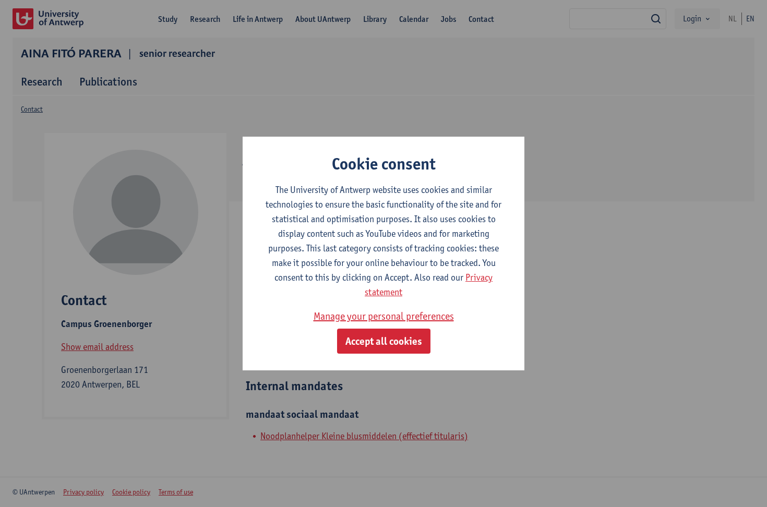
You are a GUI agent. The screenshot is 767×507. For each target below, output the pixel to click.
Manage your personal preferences (384, 316)
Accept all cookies (383, 341)
